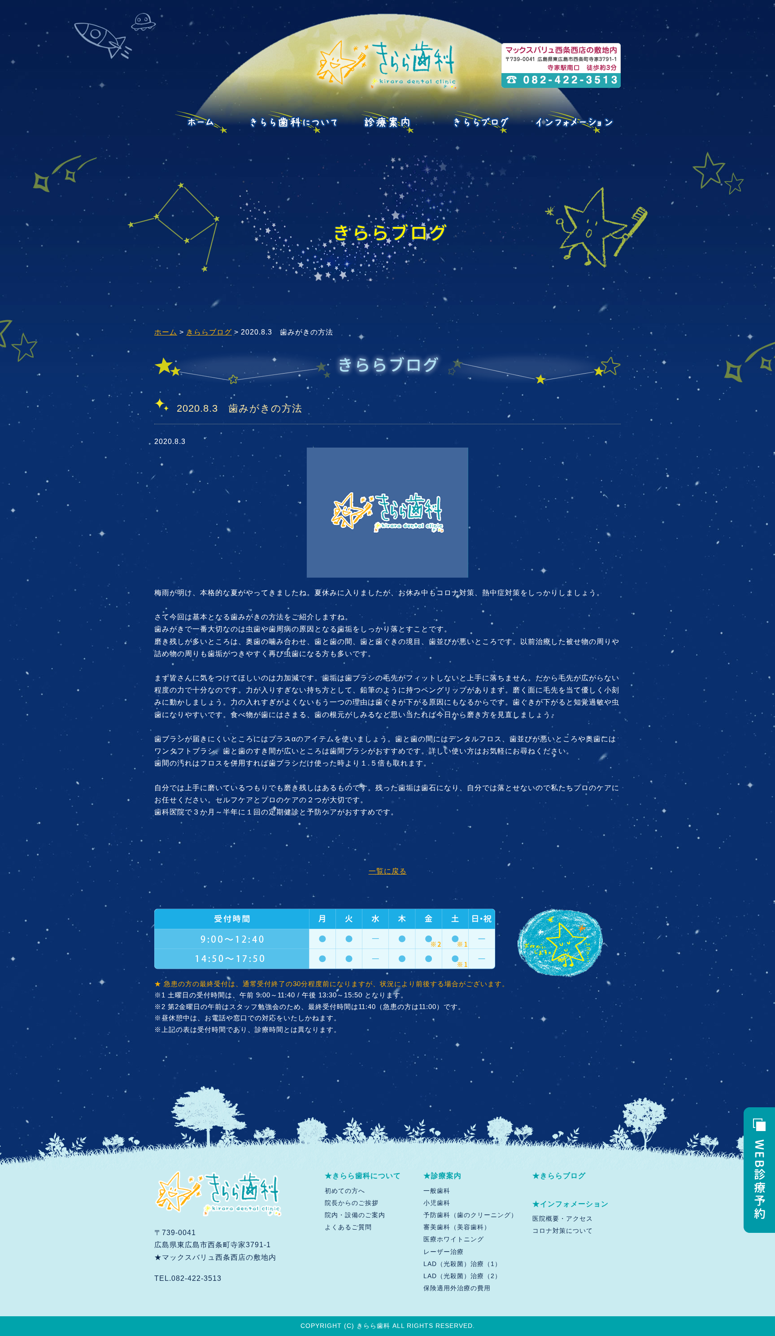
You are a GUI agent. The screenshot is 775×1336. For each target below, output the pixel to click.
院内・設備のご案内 (355, 1215)
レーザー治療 (443, 1251)
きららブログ (209, 332)
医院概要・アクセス (562, 1218)
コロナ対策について (562, 1230)
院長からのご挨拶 (352, 1202)
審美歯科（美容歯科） (457, 1227)
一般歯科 (436, 1190)
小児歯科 (436, 1202)
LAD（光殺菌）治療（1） (462, 1263)
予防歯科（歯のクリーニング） (470, 1215)
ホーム (165, 332)
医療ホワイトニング (453, 1239)
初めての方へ (345, 1190)
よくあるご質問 (348, 1227)
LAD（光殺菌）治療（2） (462, 1275)
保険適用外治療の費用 (457, 1288)
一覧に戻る (388, 871)
